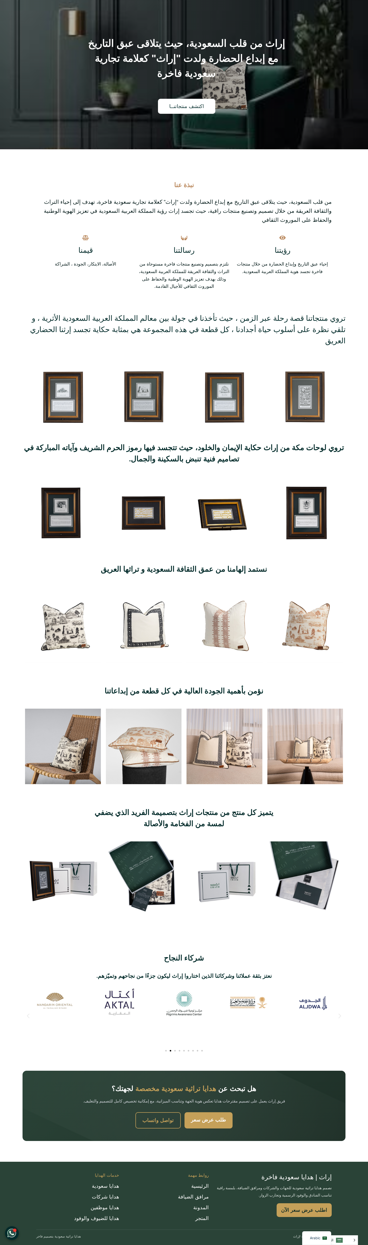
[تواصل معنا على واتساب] (12, 1233)
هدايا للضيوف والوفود (96, 1218)
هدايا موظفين (105, 1207)
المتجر (202, 1218)
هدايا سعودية (105, 1186)
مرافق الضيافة (193, 1196)
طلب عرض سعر (208, 1119)
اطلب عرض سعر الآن (304, 1210)
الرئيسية (200, 1186)
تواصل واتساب (158, 1120)
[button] (28, 1016)
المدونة (201, 1207)
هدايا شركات (105, 1196)
